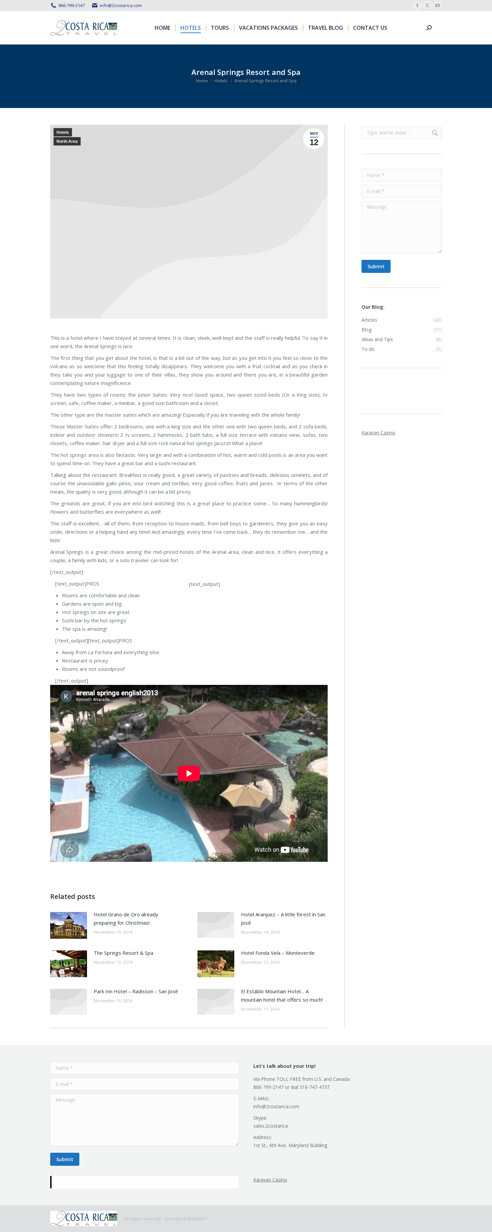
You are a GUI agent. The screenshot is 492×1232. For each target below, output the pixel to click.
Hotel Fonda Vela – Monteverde (278, 952)
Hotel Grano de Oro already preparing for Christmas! (126, 918)
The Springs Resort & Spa (123, 952)
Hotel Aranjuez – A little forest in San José (283, 918)
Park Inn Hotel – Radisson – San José (136, 991)
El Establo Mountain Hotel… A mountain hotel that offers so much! (282, 995)
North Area (67, 141)
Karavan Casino (378, 432)
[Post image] (68, 925)
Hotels (63, 132)
